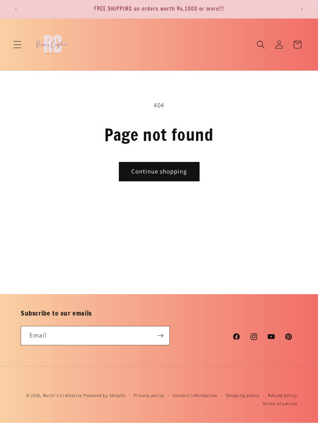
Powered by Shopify (104, 395)
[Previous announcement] (16, 9)
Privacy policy (149, 395)
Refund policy (282, 395)
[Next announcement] (302, 9)
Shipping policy (243, 395)
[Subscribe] (160, 335)
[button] (17, 45)
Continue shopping (159, 171)
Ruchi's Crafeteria (62, 395)
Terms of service (280, 403)
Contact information (195, 395)
